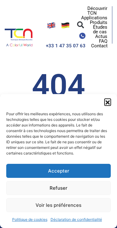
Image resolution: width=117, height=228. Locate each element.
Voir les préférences (58, 205)
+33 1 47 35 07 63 (65, 46)
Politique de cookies (29, 219)
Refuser (58, 188)
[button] (108, 102)
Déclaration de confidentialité (76, 219)
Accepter (58, 171)
